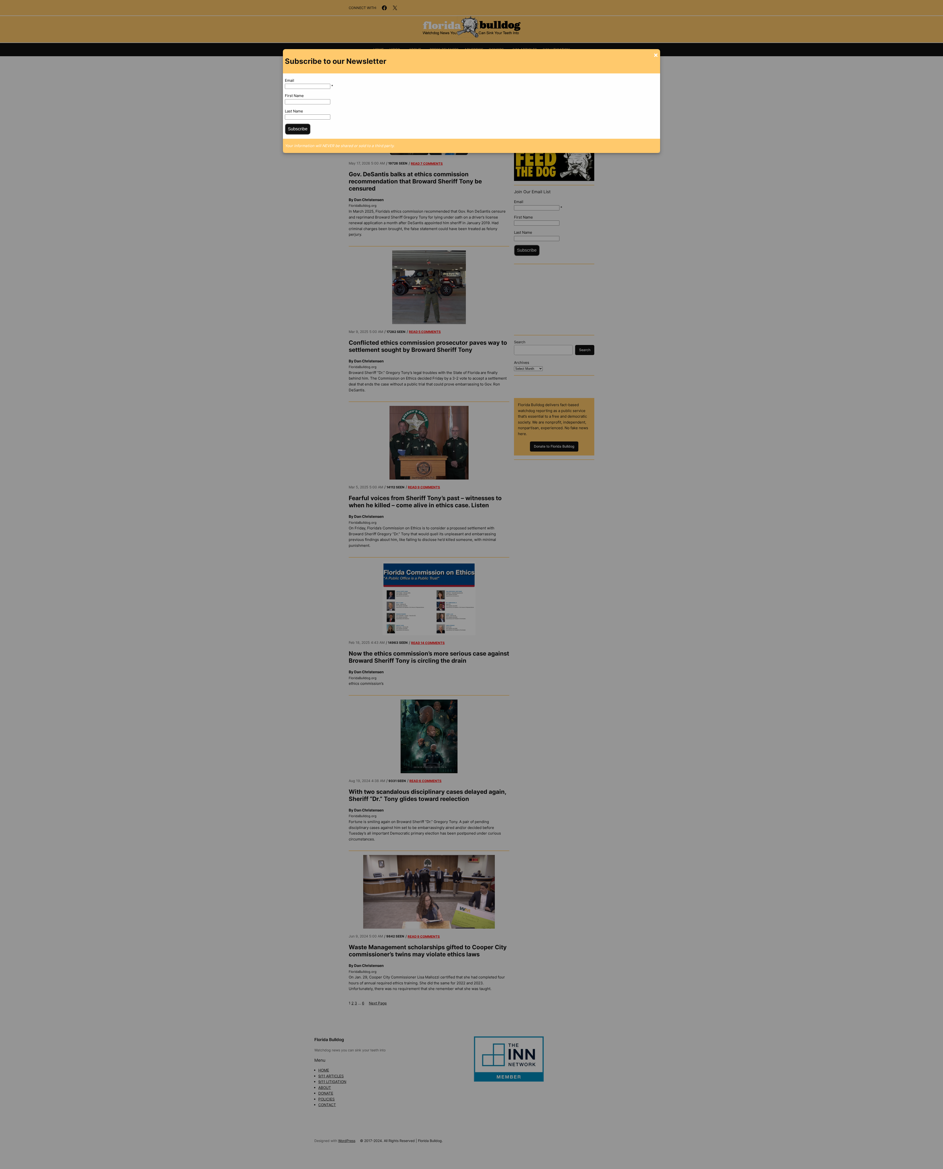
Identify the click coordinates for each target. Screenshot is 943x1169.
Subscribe (297, 128)
